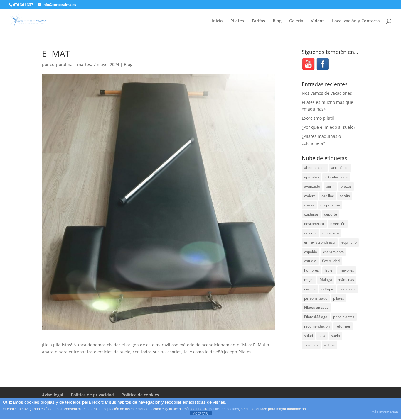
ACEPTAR (200, 413)
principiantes (343, 316)
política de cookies (224, 409)
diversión (337, 223)
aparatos (311, 176)
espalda (310, 251)
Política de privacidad (92, 395)
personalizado (315, 298)
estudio (310, 260)
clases (309, 205)
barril (330, 186)
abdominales (314, 167)
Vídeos (317, 21)
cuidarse (311, 214)
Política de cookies (140, 395)
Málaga (326, 279)
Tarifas (258, 21)
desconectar (314, 223)
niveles (310, 288)
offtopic (327, 288)
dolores (310, 232)
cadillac (327, 195)
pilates (338, 298)
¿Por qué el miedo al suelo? (328, 127)
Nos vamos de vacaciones (327, 93)
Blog (277, 21)
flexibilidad (331, 260)
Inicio (217, 21)
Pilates (237, 21)
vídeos (329, 344)
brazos (346, 186)
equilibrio (349, 242)
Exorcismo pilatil (318, 118)
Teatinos (311, 344)
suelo (335, 335)
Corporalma (330, 205)
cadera (310, 195)
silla (322, 335)
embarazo (330, 232)
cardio (345, 195)
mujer (309, 279)
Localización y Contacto (356, 21)
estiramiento (333, 251)
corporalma (61, 64)
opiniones (347, 288)
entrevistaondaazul (320, 242)
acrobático (339, 167)
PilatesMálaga (315, 316)
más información (385, 412)
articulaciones (336, 176)
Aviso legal (52, 395)
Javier (329, 270)
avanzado (312, 186)
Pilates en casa (316, 307)
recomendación (317, 326)
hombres (311, 270)
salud (308, 335)
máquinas (346, 279)
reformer (343, 326)
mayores (347, 270)
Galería (296, 21)
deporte (330, 214)
